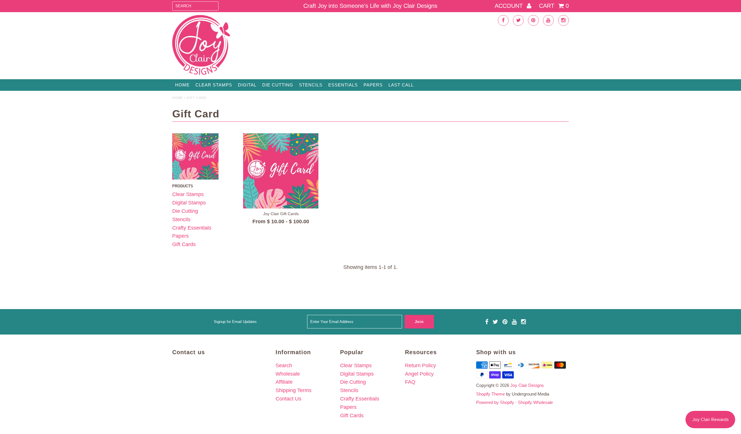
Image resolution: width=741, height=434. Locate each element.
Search (284, 365)
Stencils (310, 84)
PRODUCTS (182, 186)
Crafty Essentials (191, 228)
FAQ (410, 382)
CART (554, 6)
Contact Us (288, 399)
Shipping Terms (293, 390)
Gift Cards (184, 244)
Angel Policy (419, 374)
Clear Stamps (188, 194)
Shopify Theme (490, 393)
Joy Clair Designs (527, 385)
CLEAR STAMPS (213, 84)
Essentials (343, 84)
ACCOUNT (509, 6)
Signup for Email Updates (235, 322)
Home (182, 84)
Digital (247, 84)
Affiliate (284, 382)
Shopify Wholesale (535, 402)
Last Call (401, 84)
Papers (373, 84)
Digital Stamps (189, 203)
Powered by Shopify (495, 402)
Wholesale (288, 374)
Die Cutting (277, 84)
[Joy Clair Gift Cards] (281, 171)
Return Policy (420, 365)
